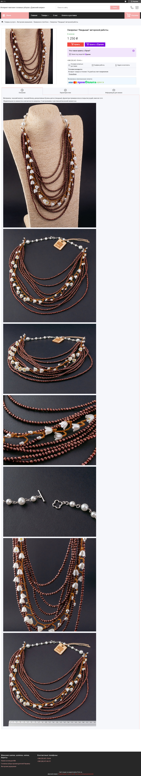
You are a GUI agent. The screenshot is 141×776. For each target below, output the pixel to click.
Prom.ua (79, 772)
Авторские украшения (24, 22)
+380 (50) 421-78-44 (44, 758)
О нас (55, 15)
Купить (77, 44)
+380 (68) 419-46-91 (44, 761)
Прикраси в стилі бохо (41, 22)
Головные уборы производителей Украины (15, 763)
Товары (44, 15)
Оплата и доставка (69, 15)
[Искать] (114, 8)
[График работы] (137, 7)
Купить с (93, 44)
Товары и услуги (9, 22)
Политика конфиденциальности (84, 774)
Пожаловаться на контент (66, 774)
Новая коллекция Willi (8, 761)
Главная (34, 15)
